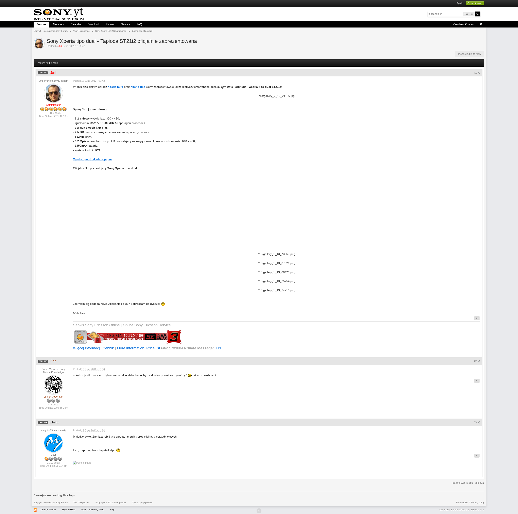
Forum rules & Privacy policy (470, 502)
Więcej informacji (87, 348)
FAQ (139, 24)
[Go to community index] (59, 13)
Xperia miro (115, 86)
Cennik (108, 348)
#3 (475, 422)
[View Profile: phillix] (53, 442)
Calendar (76, 24)
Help (112, 509)
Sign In (459, 3)
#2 (475, 361)
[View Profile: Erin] (53, 384)
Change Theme (48, 509)
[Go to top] (259, 510)
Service (125, 24)
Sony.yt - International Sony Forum (51, 502)
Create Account (475, 3)
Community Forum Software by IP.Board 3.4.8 (461, 509)
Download (93, 24)
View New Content (463, 24)
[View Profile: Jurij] (53, 93)
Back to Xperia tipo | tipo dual (468, 482)
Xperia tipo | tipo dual (142, 502)
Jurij (218, 348)
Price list (153, 348)
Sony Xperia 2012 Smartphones (110, 502)
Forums (41, 24)
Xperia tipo (138, 86)
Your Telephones (81, 502)
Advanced (482, 13)
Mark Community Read (92, 509)
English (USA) (68, 509)
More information (130, 348)
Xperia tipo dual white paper (92, 159)
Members (58, 24)
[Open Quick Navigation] (481, 24)
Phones (110, 24)
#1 (475, 72)
